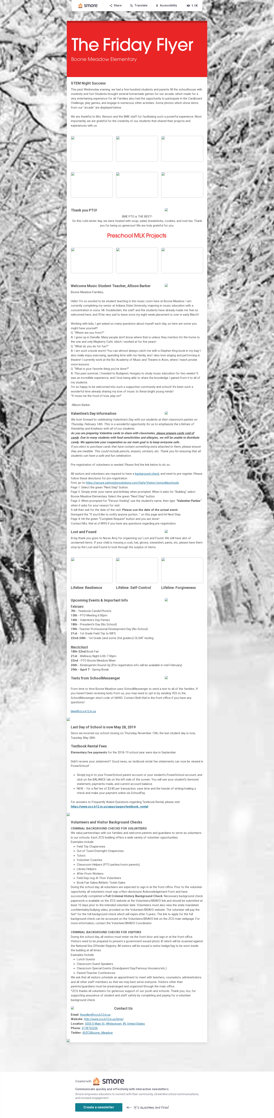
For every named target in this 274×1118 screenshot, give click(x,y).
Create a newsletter (98, 1107)
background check (147, 474)
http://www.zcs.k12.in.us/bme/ (104, 1019)
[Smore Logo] (88, 5)
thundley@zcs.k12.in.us (95, 1014)
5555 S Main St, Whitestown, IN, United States (115, 1024)
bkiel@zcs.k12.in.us (83, 711)
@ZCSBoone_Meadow (97, 1033)
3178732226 (90, 1028)
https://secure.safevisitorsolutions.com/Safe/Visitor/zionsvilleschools (132, 483)
